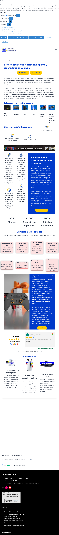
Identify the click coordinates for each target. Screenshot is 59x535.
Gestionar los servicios (8, 29)
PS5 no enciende (21, 263)
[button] (29, 3)
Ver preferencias (22, 37)
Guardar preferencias (36, 37)
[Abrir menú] (56, 49)
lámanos (37, 73)
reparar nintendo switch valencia (13, 520)
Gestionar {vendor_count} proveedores (13, 31)
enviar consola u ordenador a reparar (15, 525)
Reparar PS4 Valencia (10, 516)
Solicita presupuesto (42, 210)
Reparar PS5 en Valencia (11, 512)
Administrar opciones (8, 27)
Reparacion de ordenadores (12, 518)
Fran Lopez (8, 60)
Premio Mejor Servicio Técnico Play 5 (14, 514)
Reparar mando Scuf (10, 523)
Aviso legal (5, 42)
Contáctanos (43, 327)
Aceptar (3, 37)
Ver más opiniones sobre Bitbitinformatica (29, 351)
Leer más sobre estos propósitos (11, 33)
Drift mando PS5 (7, 262)
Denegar (11, 37)
